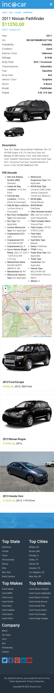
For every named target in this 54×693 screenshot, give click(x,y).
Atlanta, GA (34, 547)
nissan (18, 12)
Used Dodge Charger (38, 618)
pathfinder (28, 12)
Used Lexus (7, 597)
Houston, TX (34, 568)
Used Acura (7, 614)
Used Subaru (8, 589)
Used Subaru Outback (39, 589)
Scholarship (7, 647)
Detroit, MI (34, 564)
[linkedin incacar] (23, 662)
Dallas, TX (33, 559)
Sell (4, 643)
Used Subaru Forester (39, 597)
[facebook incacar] (11, 662)
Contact (5, 652)
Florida (5, 551)
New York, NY (35, 576)
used (4, 12)
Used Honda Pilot (37, 606)
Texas (4, 555)
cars (11, 12)
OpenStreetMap (45, 336)
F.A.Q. (4, 639)
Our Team (6, 635)
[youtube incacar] (29, 662)
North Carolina (8, 576)
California (6, 547)
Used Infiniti (7, 618)
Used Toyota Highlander (40, 593)
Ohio (4, 568)
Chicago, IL (34, 555)
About (4, 631)
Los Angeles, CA (36, 572)
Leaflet (35, 336)
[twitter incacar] (4, 662)
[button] (27, 308)
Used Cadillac (8, 610)
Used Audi (6, 606)
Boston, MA (34, 551)
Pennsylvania (8, 559)
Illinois (5, 564)
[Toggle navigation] (51, 4)
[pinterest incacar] (17, 662)
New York (6, 572)
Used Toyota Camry (38, 610)
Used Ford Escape (37, 614)
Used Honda (7, 601)
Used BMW (7, 593)
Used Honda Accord (38, 601)
